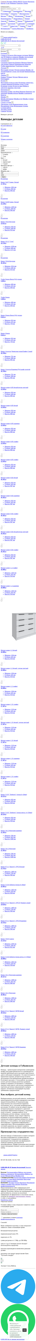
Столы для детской (18, 71)
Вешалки (23, 91)
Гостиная (4, 53)
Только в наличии (6, 139)
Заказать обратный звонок (9, 1214)
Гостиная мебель (12, 1172)
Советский (21, 23)
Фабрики (13, 3)
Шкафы (3, 97)
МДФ (5, 169)
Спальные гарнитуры (8, 62)
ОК (24, 1330)
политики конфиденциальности (12, 1218)
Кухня (3, 80)
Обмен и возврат (6, 1184)
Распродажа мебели (20, 1177)
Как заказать (16, 1184)
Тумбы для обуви (13, 91)
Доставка (9, 1)
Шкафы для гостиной (26, 57)
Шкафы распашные (7, 99)
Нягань (20, 21)
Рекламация (30, 1182)
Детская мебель (19, 1174)
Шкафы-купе (18, 99)
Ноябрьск (11, 21)
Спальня (4, 60)
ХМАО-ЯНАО (17, 1)
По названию (5, 132)
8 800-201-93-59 (6, 39)
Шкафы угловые (28, 99)
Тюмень (23, 26)
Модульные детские (7, 70)
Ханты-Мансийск (18, 28)
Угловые (9, 77)
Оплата (25, 1)
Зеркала (11, 64)
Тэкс (4, 156)
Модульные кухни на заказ (9, 82)
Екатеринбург (18, 11)
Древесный (6, 162)
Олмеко (5, 154)
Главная (3, 1)
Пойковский (28, 21)
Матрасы (24, 62)
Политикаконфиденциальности (14, 1185)
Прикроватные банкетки (23, 64)
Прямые (3, 77)
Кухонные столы (18, 84)
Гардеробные (5, 100)
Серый (5, 164)
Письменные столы (7, 106)
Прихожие (4, 91)
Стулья (26, 84)
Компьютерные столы (20, 104)
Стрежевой (30, 23)
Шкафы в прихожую (25, 93)
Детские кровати (19, 70)
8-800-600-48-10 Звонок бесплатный (12, 41)
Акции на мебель (12, 1181)
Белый (5, 160)
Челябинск (29, 28)
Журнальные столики (21, 106)
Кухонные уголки (6, 86)
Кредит (3, 3)
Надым (28, 16)
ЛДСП (5, 167)
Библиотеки (23, 59)
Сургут (5, 26)
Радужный (11, 23)
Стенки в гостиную (7, 55)
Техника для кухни (14, 88)
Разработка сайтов (7, 1200)
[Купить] (1, 197)
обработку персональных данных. (20, 1196)
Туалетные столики (21, 66)
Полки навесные (13, 59)
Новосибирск (18, 18)
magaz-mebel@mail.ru (10, 37)
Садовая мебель (6, 108)
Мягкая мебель (10, 1176)
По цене (3, 129)
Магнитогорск (24, 14)
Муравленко (19, 16)
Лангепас (14, 14)
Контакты (31, 1)
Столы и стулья (6, 102)
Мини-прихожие (17, 1179)
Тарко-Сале (14, 26)
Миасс (10, 16)
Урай (29, 26)
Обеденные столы (7, 104)
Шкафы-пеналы (13, 93)
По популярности (6, 125)
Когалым (28, 11)
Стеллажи (4, 59)
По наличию (5, 136)
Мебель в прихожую (7, 1174)
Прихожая (4, 89)
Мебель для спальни (24, 1172)
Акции (9, 109)
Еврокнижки (5, 79)
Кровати (18, 62)
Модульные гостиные (21, 55)
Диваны (3, 75)
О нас (8, 3)
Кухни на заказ (18, 86)
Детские (15, 77)
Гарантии (19, 3)
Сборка (25, 3)
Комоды (9, 71)
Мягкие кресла (23, 77)
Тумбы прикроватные (8, 66)
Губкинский (6, 11)
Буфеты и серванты (12, 57)
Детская (3, 68)
